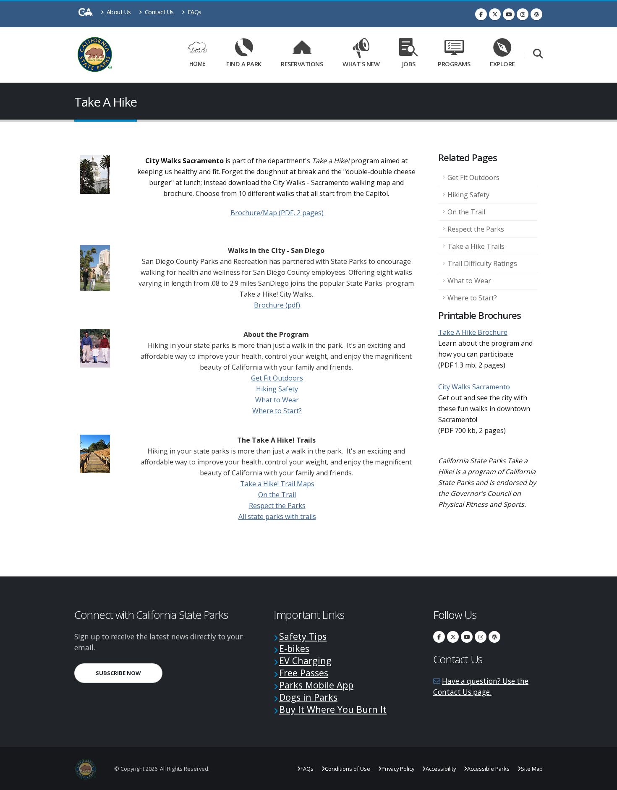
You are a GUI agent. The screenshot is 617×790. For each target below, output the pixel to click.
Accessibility (441, 768)
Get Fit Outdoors (277, 378)
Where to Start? (277, 410)
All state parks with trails (277, 516)
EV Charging (305, 660)
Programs (454, 64)
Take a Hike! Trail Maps (277, 483)
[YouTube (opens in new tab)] (509, 14)
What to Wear (277, 399)
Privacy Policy (398, 768)
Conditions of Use (347, 768)
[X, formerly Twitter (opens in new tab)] (495, 14)
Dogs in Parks (308, 697)
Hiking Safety (277, 389)
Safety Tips (303, 636)
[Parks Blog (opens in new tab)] (536, 14)
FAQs (193, 12)
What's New (360, 64)
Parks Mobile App (316, 685)
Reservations (305, 62)
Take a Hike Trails (476, 246)
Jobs (409, 64)
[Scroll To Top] (602, 780)
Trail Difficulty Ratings (482, 263)
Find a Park (243, 64)
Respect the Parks (277, 505)
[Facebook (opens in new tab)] (481, 14)
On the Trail (277, 494)
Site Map (532, 768)
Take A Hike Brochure (472, 332)
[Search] (538, 54)
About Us (118, 12)
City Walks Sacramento (474, 386)
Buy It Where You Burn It (333, 709)
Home (197, 64)
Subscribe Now (129, 673)
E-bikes (294, 648)
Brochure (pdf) (277, 305)
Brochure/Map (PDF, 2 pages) (277, 212)
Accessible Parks (488, 768)
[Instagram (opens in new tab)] (522, 14)
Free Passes (303, 673)
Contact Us (158, 12)
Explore (502, 64)
